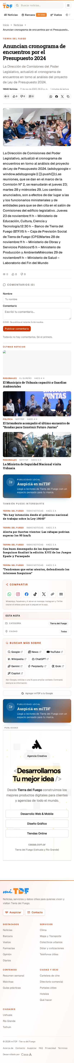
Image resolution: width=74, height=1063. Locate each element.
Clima (43, 930)
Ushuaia (7, 1015)
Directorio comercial (51, 981)
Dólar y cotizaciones (52, 948)
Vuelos (7, 942)
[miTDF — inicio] (16, 891)
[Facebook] (56, 96)
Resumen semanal (13, 975)
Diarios (7, 960)
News (35, 651)
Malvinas (8, 981)
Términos (62, 1048)
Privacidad (50, 1048)
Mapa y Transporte (50, 936)
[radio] (15, 96)
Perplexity (37, 666)
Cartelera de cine (50, 975)
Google (15, 651)
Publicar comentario (17, 328)
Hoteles (44, 993)
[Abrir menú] (68, 5)
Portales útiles (48, 987)
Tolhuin (7, 1027)
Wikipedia (17, 659)
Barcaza (8, 936)
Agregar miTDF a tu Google (39, 693)
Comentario (10, 306)
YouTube (55, 651)
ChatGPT (40, 659)
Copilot (15, 673)
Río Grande (9, 1021)
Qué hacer (46, 1000)
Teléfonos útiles (49, 954)
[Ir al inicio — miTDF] (7, 5)
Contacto (37, 912)
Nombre (7, 293)
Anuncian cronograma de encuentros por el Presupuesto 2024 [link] (35, 29)
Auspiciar (15, 912)
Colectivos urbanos (51, 942)
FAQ (41, 1048)
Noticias (18, 25)
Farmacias (9, 948)
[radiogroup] (19, 96)
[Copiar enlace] (68, 96)
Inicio (6, 25)
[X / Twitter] (62, 96)
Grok (58, 666)
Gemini (15, 666)
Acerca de (8, 1048)
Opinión (7, 954)
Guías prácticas (12, 987)
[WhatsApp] (51, 96)
